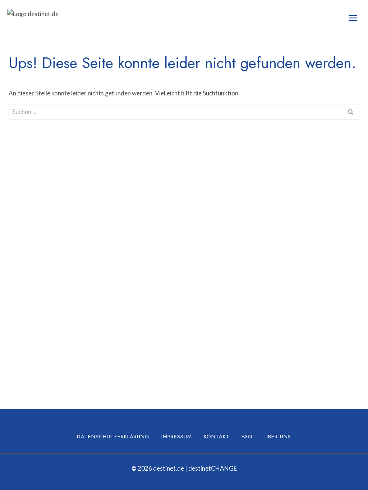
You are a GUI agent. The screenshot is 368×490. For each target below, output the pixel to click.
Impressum (176, 436)
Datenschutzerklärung (113, 436)
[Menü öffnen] (353, 18)
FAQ (247, 436)
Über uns (277, 436)
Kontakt (217, 436)
